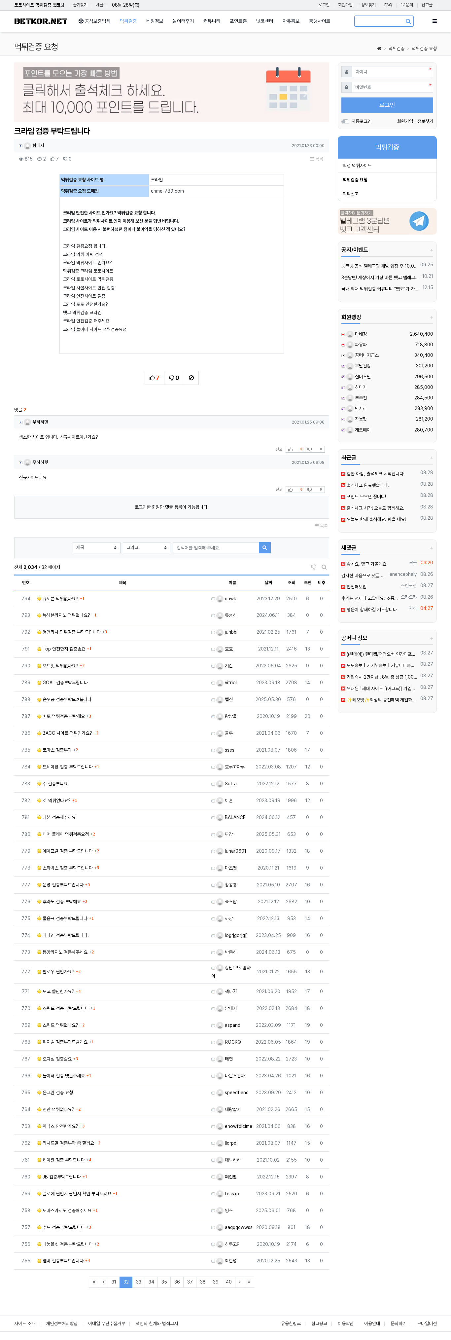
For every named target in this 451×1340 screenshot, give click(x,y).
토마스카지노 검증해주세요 (66, 1210)
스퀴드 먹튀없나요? (59, 1025)
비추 (321, 582)
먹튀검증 (396, 48)
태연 (228, 1058)
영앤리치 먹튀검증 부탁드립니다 (71, 632)
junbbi (230, 632)
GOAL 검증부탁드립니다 (64, 682)
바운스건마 (234, 1075)
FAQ (388, 4)
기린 (228, 665)
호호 (228, 648)
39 (216, 1281)
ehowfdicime (238, 1126)
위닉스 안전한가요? (59, 1126)
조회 (291, 582)
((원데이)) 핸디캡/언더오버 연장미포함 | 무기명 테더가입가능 (381, 654)
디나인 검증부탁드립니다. (65, 935)
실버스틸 (362, 376)
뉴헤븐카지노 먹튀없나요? (65, 615)
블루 (228, 733)
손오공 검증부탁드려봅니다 (66, 699)
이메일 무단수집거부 (106, 1323)
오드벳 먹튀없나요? (59, 665)
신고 (279, 449)
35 (164, 1281)
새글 (99, 4)
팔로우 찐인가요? (57, 971)
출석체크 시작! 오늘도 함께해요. (374, 508)
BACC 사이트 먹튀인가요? (66, 733)
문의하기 (398, 1323)
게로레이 (362, 429)
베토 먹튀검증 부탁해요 (63, 716)
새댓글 (348, 547)
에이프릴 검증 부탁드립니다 (67, 851)
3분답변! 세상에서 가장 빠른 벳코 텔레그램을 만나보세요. (380, 277)
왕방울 (230, 716)
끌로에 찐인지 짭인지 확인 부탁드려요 (76, 1193)
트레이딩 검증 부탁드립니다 (67, 766)
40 (229, 1281)
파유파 (360, 344)
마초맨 (230, 868)
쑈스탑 (230, 901)
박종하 (230, 952)
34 (151, 1281)
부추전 (360, 397)
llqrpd (230, 1143)
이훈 (228, 800)
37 (190, 1281)
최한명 (230, 1260)
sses (229, 750)
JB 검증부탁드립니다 (61, 1176)
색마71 (231, 991)
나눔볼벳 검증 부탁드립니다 (67, 1244)
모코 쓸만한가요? (57, 991)
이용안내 (372, 1323)
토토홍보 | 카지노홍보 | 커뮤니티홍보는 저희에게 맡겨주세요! (381, 665)
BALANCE (235, 817)
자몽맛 (360, 419)
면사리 (360, 408)
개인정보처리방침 (62, 1323)
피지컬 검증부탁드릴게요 (64, 1042)
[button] (37, 94)
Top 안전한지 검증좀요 (63, 648)
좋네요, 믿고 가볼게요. (366, 564)
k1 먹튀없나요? (56, 800)
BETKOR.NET (40, 21)
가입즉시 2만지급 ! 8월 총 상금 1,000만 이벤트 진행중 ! (381, 677)
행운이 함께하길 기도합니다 (371, 609)
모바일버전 (427, 1323)
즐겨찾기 (80, 4)
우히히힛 (39, 422)
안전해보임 (355, 586)
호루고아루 (234, 766)
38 (203, 1281)
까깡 (228, 918)
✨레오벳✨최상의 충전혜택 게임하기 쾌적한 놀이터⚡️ (381, 699)
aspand (232, 1025)
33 (138, 1281)
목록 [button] (318, 159)
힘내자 (37, 145)
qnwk (230, 598)
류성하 (230, 615)
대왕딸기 (232, 1109)
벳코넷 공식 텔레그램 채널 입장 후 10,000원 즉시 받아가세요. (379, 266)
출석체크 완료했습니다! (367, 485)
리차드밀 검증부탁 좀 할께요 (67, 1143)
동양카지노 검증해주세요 (64, 952)
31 (114, 1281)
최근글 (348, 457)
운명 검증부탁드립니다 (62, 884)
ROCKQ (232, 1042)
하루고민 (232, 1244)
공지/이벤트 (354, 249)
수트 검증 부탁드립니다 (63, 1227)
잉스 (228, 1210)
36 (177, 1281)
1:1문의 (407, 4)
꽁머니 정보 (354, 638)
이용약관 (346, 1323)
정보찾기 (368, 4)
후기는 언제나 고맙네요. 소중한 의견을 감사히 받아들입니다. (370, 598)
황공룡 (230, 884)
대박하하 (232, 1160)
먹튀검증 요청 (424, 48)
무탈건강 (362, 365)
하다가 (360, 387)
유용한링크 (291, 1323)
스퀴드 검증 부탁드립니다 (65, 1008)
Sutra (230, 783)
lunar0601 (235, 851)
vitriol (230, 682)
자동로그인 (361, 121)
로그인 (324, 4)
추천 (307, 582)
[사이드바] (435, 21)
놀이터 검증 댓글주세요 (63, 1075)
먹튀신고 (351, 194)
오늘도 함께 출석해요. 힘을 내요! (375, 519)
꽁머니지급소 (366, 355)
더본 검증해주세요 (58, 817)
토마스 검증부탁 (56, 750)
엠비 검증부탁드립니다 (62, 1260)
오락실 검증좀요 (56, 1058)
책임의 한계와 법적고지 (157, 1323)
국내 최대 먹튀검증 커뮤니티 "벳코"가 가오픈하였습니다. (381, 288)
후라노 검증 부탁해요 (61, 901)
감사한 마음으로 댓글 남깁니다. (364, 575)
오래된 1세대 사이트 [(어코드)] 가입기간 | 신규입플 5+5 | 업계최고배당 (381, 688)
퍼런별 (230, 1176)
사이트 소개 (24, 1323)
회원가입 (345, 4)
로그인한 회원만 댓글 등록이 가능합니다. (172, 507)
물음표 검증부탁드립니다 (64, 918)
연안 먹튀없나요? (57, 1109)
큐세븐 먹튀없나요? (59, 598)
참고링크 (319, 1323)
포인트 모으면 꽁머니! (365, 496)
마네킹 (360, 334)
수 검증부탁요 (54, 783)
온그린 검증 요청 (57, 1092)
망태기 (230, 1008)
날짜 (268, 582)
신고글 (427, 4)
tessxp (231, 1193)
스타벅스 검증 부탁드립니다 (67, 868)
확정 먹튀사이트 (357, 165)
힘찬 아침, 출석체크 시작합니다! (374, 473)
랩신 (228, 699)
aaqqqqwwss (238, 1227)
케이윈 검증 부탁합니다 (63, 1160)
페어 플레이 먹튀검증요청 (65, 834)
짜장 (228, 834)
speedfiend (236, 1092)
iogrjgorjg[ (235, 935)
